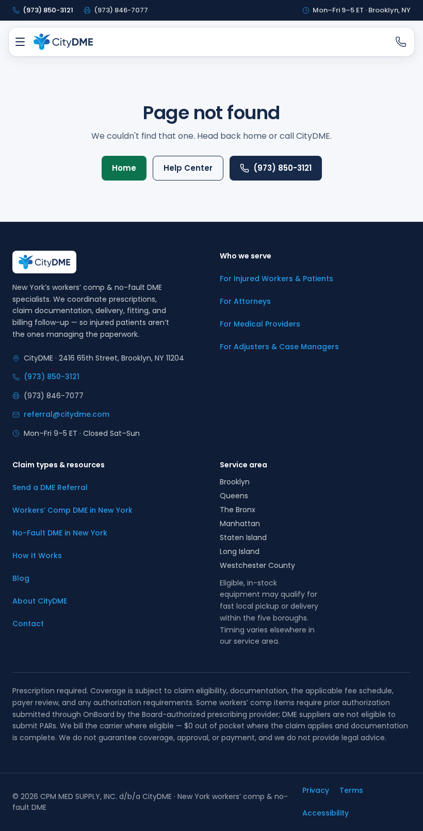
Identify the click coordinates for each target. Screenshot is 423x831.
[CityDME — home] (63, 42)
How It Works (37, 555)
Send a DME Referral (50, 487)
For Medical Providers (260, 324)
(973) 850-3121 (282, 167)
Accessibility (325, 813)
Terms (351, 790)
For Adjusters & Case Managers (279, 346)
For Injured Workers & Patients (276, 278)
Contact (28, 623)
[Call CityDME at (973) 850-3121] (400, 41)
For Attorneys (245, 301)
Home (124, 167)
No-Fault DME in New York (59, 533)
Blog (20, 578)
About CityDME (39, 601)
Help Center (188, 167)
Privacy (315, 790)
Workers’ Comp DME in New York (72, 510)
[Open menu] (20, 41)
